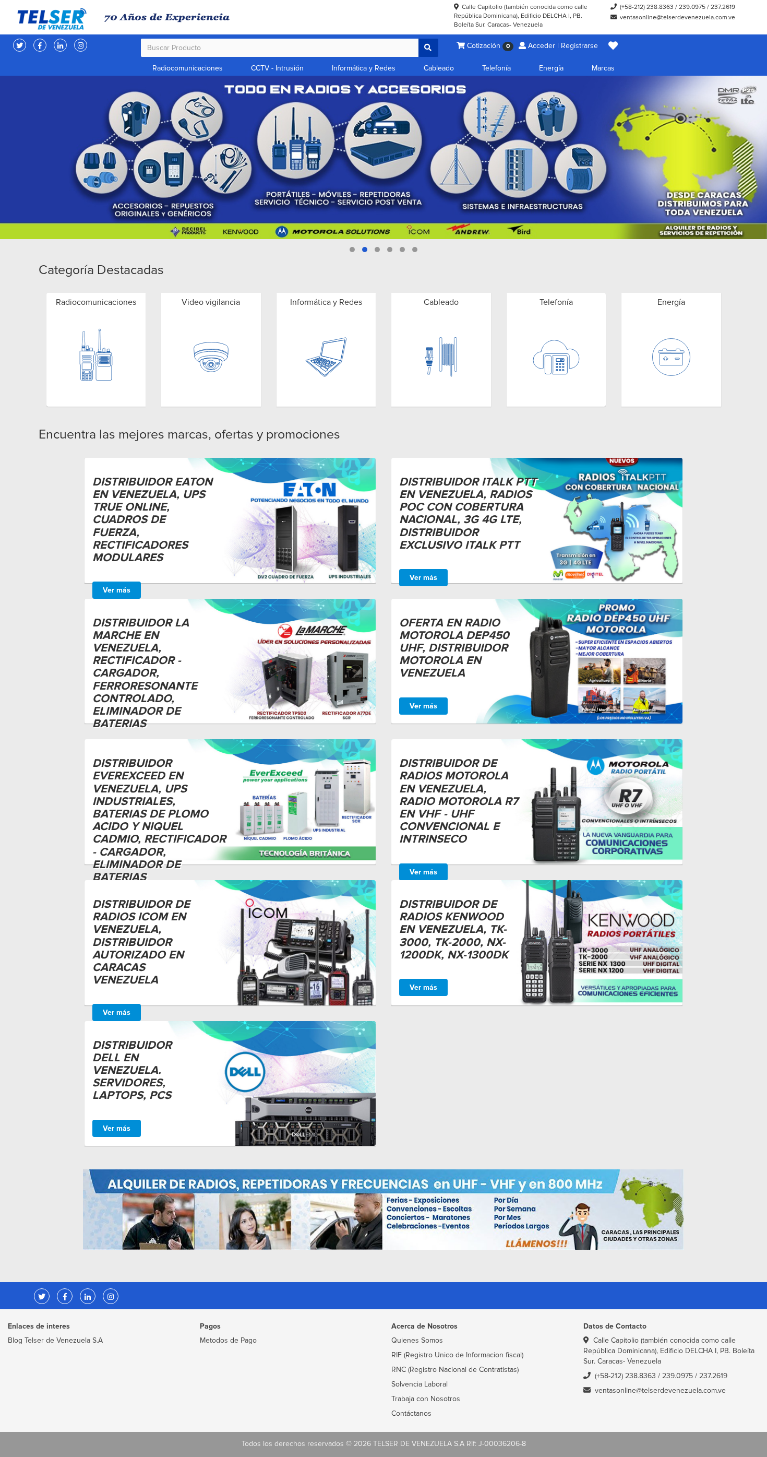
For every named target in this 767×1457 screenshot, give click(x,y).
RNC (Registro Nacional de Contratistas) (455, 1369)
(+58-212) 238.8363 (647, 7)
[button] (613, 45)
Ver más (116, 590)
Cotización (487, 45)
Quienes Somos (417, 1340)
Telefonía (496, 68)
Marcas (603, 68)
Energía (551, 68)
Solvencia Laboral (419, 1384)
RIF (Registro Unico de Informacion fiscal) (457, 1355)
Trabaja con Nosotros (425, 1398)
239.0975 (692, 7)
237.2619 (723, 7)
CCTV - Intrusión (277, 68)
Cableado (439, 68)
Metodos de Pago (228, 1340)
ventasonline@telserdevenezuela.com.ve (677, 17)
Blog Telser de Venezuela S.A (55, 1340)
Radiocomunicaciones (187, 68)
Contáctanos (411, 1413)
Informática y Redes (364, 68)
